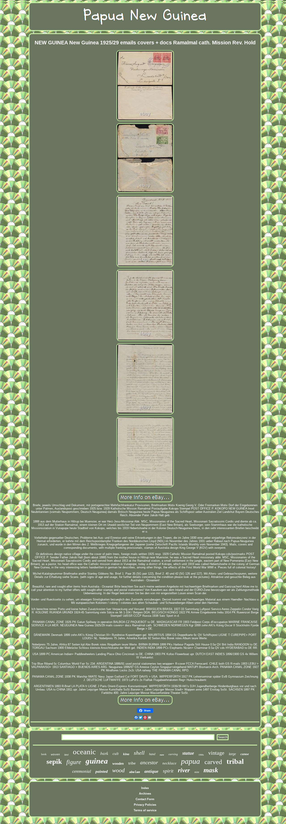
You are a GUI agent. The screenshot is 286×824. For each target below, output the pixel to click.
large (232, 754)
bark (104, 753)
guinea (97, 761)
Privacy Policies (145, 804)
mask (211, 770)
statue (188, 753)
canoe (244, 754)
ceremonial (81, 771)
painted (101, 771)
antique (151, 771)
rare (162, 754)
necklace (169, 763)
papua (190, 761)
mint (196, 772)
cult (116, 754)
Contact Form (145, 799)
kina (126, 754)
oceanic (84, 752)
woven (55, 754)
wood (118, 770)
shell (139, 753)
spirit (168, 771)
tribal (235, 761)
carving (173, 754)
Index (145, 788)
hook (43, 754)
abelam (134, 772)
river (184, 770)
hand (152, 754)
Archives (145, 793)
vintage (216, 753)
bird (66, 754)
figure (73, 762)
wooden (118, 763)
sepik (54, 761)
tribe (132, 763)
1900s (201, 755)
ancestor (149, 762)
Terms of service (145, 810)
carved (213, 761)
